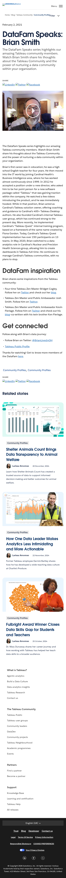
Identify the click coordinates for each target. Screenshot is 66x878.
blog (53, 292)
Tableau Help (14, 804)
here (20, 356)
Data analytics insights (18, 687)
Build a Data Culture (17, 681)
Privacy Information (44, 837)
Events (10, 753)
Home (7, 15)
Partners (12, 764)
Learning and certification (20, 798)
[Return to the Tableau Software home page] (13, 3)
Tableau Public (14, 715)
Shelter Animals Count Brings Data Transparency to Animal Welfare (31, 454)
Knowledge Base (15, 793)
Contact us (12, 698)
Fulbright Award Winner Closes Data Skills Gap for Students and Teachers (33, 629)
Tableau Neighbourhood (19, 742)
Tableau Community (24, 15)
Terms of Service (25, 837)
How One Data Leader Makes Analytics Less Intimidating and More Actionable (32, 543)
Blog (13, 15)
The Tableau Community (21, 709)
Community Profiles (42, 15)
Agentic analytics (15, 675)
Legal (13, 837)
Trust (16, 831)
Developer (34, 831)
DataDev (11, 731)
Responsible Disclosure (20, 843)
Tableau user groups (17, 720)
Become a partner (16, 776)
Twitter (25, 292)
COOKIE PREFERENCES (43, 843)
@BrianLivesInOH (42, 340)
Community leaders (17, 726)
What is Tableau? (17, 670)
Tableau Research (16, 692)
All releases (12, 809)
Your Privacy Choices (35, 850)
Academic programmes (19, 748)
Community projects (17, 737)
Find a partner (14, 770)
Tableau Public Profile (17, 346)
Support (11, 787)
